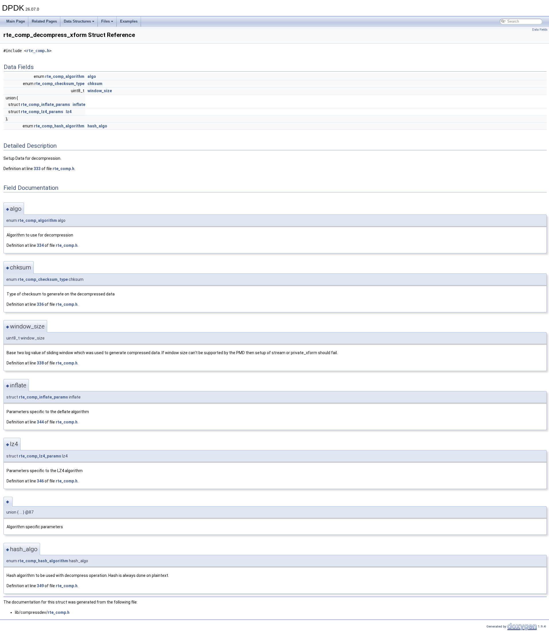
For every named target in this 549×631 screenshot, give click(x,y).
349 (40, 585)
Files (105, 21)
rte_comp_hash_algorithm (59, 126)
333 (37, 168)
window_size (99, 90)
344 (40, 422)
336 (40, 304)
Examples (129, 21)
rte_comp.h (37, 50)
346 (40, 481)
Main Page (15, 21)
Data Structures (77, 21)
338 (40, 363)
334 (40, 245)
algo (91, 76)
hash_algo (97, 126)
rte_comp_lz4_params (42, 111)
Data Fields (540, 29)
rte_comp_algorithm (64, 76)
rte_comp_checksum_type (59, 83)
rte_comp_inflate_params (45, 104)
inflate (79, 104)
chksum (94, 83)
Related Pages (44, 21)
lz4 (68, 111)
